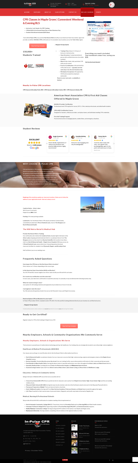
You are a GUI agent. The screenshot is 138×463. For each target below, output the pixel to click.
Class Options (60, 12)
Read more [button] (74, 150)
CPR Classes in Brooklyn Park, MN (33, 90)
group (60, 308)
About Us (48, 12)
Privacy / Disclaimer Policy (34, 450)
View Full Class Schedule (38, 46)
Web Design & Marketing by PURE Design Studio (37, 462)
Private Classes (60, 442)
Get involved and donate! (92, 62)
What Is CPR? (98, 425)
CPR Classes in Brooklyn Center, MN (55, 90)
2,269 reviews (37, 145)
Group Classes (60, 439)
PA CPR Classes (60, 431)
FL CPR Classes (60, 428)
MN (32, 212)
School (42, 387)
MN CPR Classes (60, 433)
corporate (46, 308)
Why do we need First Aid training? (103, 445)
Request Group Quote (62, 44)
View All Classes (60, 425)
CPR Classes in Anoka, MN (74, 90)
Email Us (28, 443)
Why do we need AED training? (102, 439)
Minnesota (75, 365)
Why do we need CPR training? (102, 432)
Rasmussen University (32, 410)
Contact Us (72, 12)
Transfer (96, 5)
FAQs (86, 5)
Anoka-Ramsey (30, 408)
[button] (114, 143)
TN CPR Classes (60, 436)
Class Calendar (88, 12)
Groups (91, 5)
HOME (27, 12)
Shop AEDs (37, 12)
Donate (98, 12)
